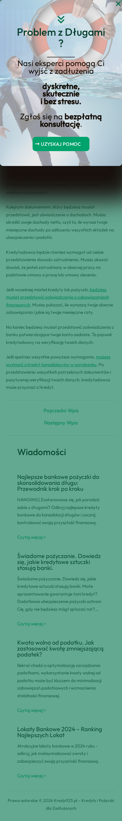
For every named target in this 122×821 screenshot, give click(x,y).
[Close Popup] (118, 4)
